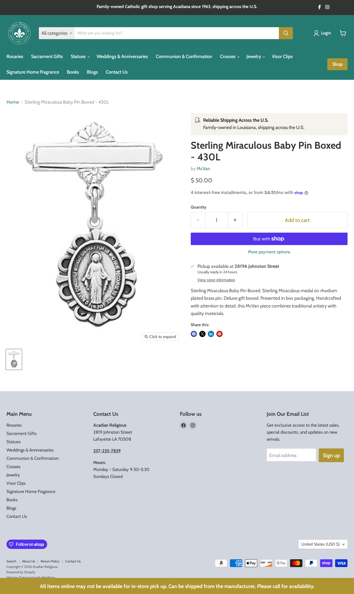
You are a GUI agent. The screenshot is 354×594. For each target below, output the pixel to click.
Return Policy (50, 561)
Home (12, 102)
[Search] (286, 33)
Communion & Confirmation (184, 56)
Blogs (92, 72)
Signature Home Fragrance (32, 72)
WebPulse (48, 577)
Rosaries (14, 56)
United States (320, 544)
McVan (203, 168)
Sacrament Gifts (47, 56)
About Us (28, 561)
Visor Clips (282, 56)
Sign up (331, 455)
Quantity (198, 207)
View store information (216, 280)
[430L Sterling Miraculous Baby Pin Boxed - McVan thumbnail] (14, 359)
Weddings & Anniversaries (122, 56)
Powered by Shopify (20, 572)
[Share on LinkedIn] (211, 334)
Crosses (228, 56)
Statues (79, 56)
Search (11, 561)
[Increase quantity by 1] (235, 220)
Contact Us (117, 72)
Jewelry (254, 56)
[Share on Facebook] (194, 334)
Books (73, 72)
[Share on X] (202, 334)
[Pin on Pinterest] (219, 334)
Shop (337, 64)
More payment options (269, 251)
